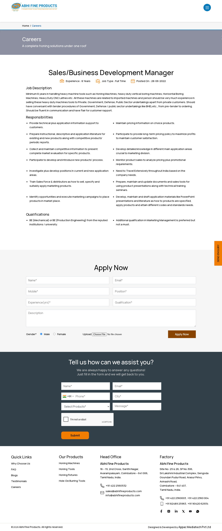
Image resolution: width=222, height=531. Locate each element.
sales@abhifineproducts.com (124, 491)
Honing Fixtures (68, 475)
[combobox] (68, 396)
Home (25, 25)
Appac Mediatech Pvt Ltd (194, 527)
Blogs (14, 475)
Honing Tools (67, 469)
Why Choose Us (20, 463)
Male (47, 334)
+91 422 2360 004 (198, 498)
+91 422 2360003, (176, 498)
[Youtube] (190, 512)
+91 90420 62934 (198, 503)
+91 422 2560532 (116, 485)
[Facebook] (161, 512)
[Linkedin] (176, 512)
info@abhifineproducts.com (123, 495)
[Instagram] (168, 512)
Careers (16, 487)
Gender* (31, 334)
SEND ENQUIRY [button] (218, 253)
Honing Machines (69, 463)
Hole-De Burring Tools (72, 481)
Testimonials (19, 481)
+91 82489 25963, (176, 503)
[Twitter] (183, 512)
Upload (87, 334)
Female (61, 334)
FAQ (13, 469)
